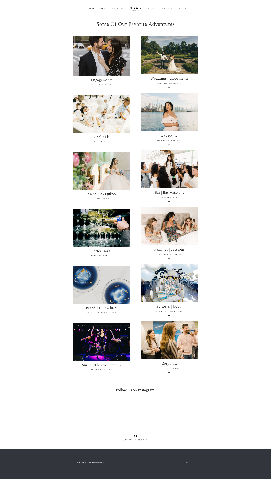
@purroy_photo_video (135, 440)
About (103, 9)
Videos (151, 9)
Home (91, 9)
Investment (167, 9)
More (181, 9)
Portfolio (117, 9)
